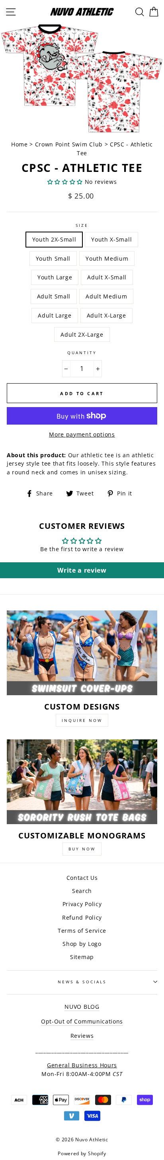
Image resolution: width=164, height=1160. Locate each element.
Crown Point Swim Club (69, 144)
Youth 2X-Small (54, 239)
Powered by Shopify (82, 1153)
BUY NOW (82, 849)
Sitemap (82, 957)
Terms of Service (82, 930)
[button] (65, 181)
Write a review (82, 570)
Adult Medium (106, 296)
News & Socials (82, 982)
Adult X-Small (107, 277)
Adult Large (54, 315)
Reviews (82, 1035)
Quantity (82, 352)
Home (20, 144)
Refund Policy (82, 917)
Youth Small (53, 258)
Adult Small (53, 296)
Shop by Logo (81, 943)
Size (82, 225)
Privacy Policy (82, 904)
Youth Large (54, 277)
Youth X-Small (111, 239)
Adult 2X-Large (82, 334)
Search (82, 891)
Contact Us (82, 877)
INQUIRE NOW (82, 720)
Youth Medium (107, 258)
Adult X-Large (106, 315)
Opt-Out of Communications (82, 1021)
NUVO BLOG (81, 1006)
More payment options (82, 434)
